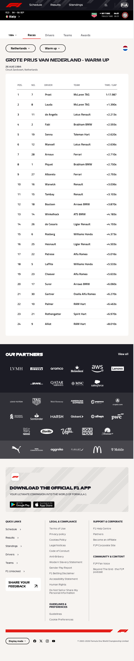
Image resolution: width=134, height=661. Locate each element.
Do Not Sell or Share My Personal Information (63, 591)
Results (55, 5)
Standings (76, 5)
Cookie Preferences (61, 620)
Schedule (35, 5)
